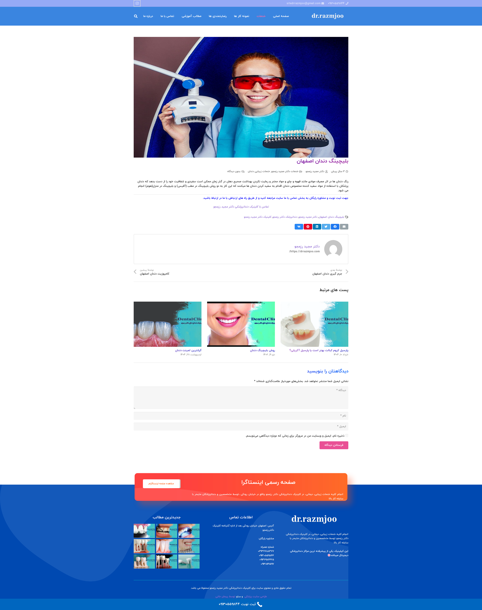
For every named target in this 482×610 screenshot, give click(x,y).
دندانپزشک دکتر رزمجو (285, 217)
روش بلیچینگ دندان (262, 350)
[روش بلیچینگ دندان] (241, 304)
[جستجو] (136, 16)
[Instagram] (137, 3)
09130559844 (266, 555)
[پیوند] (328, 16)
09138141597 (267, 564)
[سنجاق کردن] (308, 227)
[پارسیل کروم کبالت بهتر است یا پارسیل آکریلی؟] (314, 304)
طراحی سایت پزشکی (255, 596)
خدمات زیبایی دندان (259, 171)
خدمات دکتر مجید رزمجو (284, 171)
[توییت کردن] (326, 227)
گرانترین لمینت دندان (188, 350)
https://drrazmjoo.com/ (304, 252)
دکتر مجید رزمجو (315, 171)
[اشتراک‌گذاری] (335, 227)
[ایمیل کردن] (344, 227)
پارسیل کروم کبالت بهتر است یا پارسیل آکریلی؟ (318, 350)
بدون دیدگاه (233, 171)
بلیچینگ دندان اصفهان (331, 217)
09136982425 (266, 559)
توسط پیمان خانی (225, 596)
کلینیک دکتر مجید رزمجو (257, 217)
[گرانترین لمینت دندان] (167, 304)
